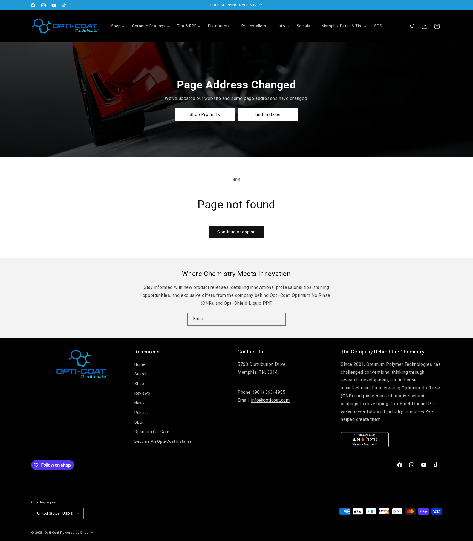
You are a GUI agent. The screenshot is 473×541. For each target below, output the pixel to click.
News (139, 403)
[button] (413, 26)
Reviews (142, 393)
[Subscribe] (279, 319)
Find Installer (268, 114)
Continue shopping (236, 231)
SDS (138, 422)
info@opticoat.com (270, 400)
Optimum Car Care (151, 432)
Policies (141, 412)
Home (139, 364)
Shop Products (205, 114)
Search (141, 374)
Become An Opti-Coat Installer (162, 441)
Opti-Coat (52, 532)
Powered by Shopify (76, 532)
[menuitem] (117, 26)
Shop (139, 383)
